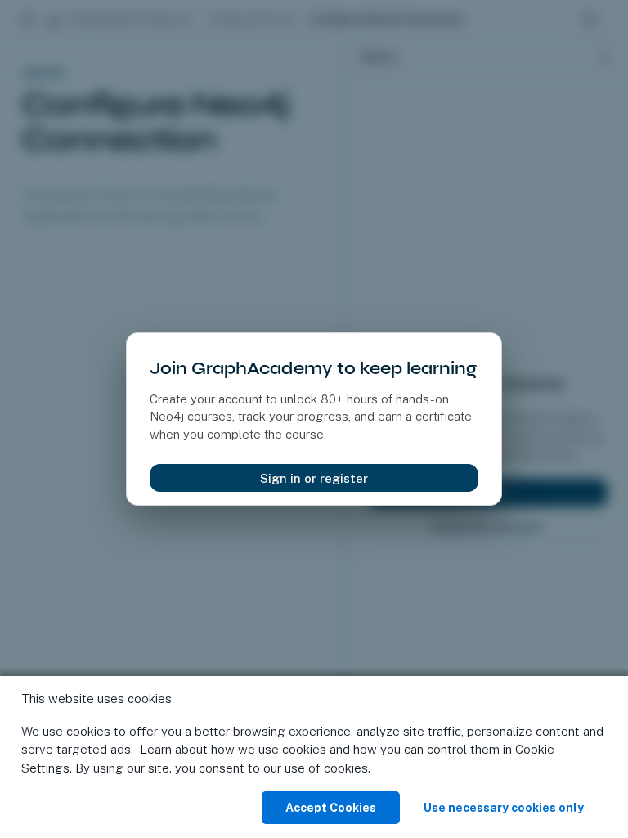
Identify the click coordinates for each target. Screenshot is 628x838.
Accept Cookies (330, 807)
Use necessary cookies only (504, 807)
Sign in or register (314, 478)
